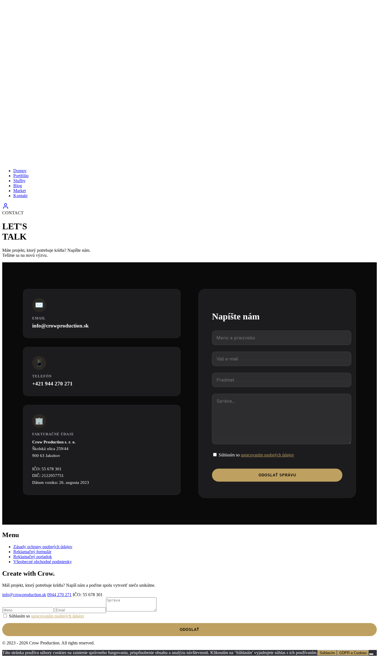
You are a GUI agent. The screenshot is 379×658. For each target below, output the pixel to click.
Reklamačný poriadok (32, 556)
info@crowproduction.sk (60, 326)
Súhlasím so (256, 455)
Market (19, 190)
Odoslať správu (277, 475)
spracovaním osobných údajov (267, 455)
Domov (20, 170)
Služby (19, 180)
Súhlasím (327, 653)
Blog (17, 185)
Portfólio (21, 175)
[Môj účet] (5, 207)
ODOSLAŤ (189, 629)
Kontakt (20, 195)
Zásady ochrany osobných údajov (42, 546)
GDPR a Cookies (353, 653)
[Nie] (371, 654)
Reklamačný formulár (32, 551)
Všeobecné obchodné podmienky (42, 561)
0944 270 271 (59, 594)
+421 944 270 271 (52, 384)
